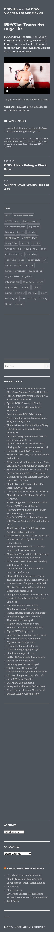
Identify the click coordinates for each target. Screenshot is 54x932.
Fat (44, 260)
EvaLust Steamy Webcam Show (23, 693)
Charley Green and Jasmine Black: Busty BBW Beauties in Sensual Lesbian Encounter (27, 429)
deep (22, 260)
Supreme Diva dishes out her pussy (25, 627)
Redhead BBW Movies (13, 141)
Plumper (20, 293)
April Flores (13, 901)
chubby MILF (31, 249)
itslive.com (28, 282)
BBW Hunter (12, 221)
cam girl (24, 243)
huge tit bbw (23, 144)
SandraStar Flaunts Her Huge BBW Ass (27, 128)
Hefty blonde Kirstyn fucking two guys (27, 671)
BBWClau (17, 110)
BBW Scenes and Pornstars (25, 868)
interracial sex (12, 282)
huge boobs (35, 271)
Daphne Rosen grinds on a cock (23, 624)
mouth (25, 287)
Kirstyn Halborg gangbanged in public (26, 613)
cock (43, 249)
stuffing (32, 298)
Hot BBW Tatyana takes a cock (22, 605)
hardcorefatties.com (15, 271)
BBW (8, 215)
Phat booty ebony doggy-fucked (23, 609)
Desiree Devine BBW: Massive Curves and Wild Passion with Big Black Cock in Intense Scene (28, 539)
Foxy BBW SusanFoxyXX (19, 679)
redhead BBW (40, 36)
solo (22, 298)
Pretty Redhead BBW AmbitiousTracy (26, 686)
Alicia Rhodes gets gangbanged (23, 649)
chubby (36, 243)
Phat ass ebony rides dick (20, 660)
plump (8, 293)
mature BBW (12, 287)
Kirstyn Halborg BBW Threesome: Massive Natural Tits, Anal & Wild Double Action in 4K (28, 455)
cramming (10, 260)
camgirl (39, 141)
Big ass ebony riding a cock (21, 642)
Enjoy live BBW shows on (27, 99)
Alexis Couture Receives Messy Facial (26, 690)
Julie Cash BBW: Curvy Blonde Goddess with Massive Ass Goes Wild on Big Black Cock (28, 521)
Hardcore (29, 265)
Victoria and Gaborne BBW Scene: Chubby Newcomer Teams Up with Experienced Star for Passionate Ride (26, 879)
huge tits (27, 276)
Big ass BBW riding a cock (20, 631)
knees (40, 282)
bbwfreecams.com (23, 215)
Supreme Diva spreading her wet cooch (27, 635)
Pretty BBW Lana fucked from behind (26, 657)
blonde (31, 232)
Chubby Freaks (13, 249)
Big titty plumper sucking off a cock (25, 675)
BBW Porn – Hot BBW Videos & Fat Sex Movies (23, 11)
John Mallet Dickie (12, 138)
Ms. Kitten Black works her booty (24, 638)
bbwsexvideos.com (15, 227)
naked (36, 287)
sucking (43, 298)
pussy (43, 293)
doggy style (34, 260)
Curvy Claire (13, 886)
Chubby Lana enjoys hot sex (21, 653)
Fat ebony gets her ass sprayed (23, 664)
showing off (11, 298)
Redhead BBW (42, 138)
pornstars (32, 293)
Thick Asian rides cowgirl (20, 620)
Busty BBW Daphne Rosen (20, 682)
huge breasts (12, 276)
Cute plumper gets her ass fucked (24, 616)
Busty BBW (30, 141)
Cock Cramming (13, 254)
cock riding (31, 254)
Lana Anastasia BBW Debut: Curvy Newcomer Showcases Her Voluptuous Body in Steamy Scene (27, 418)
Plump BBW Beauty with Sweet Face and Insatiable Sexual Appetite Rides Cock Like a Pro (27, 598)
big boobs (33, 227)
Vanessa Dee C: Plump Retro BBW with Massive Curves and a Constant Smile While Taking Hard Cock (27, 587)
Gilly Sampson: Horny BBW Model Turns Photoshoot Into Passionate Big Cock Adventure (28, 495)
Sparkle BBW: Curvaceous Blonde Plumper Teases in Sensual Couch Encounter (24, 407)
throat (8, 304)
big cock (9, 232)
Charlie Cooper (14, 890)
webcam (8, 147)
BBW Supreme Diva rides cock (22, 668)
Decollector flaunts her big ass (22, 646)
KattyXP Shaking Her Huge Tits (23, 131)
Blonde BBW (12, 238)
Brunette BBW (30, 238)
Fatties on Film (13, 265)
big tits (21, 232)
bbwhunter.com (30, 221)
